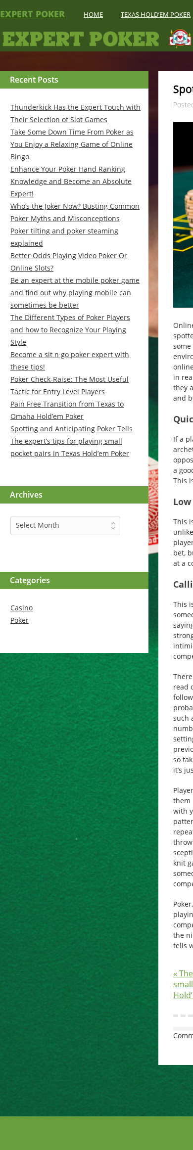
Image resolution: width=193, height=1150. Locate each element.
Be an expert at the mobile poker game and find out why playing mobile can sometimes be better (75, 293)
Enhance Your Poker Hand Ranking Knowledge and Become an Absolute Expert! (71, 181)
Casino (21, 607)
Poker (19, 620)
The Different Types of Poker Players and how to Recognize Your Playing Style (70, 330)
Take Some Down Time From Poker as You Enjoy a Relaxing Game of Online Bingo (72, 144)
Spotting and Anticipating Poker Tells (71, 428)
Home (93, 14)
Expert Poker (32, 14)
